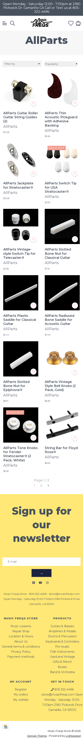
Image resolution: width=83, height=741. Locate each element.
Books (62, 667)
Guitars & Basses (62, 626)
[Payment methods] (6, 726)
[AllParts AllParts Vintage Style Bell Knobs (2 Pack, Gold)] (62, 358)
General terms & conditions (21, 646)
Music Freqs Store (15, 593)
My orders (21, 694)
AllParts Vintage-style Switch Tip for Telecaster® (19, 253)
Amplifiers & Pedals (62, 631)
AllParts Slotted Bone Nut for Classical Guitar (58, 253)
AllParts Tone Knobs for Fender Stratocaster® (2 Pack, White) (20, 454)
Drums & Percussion (62, 636)
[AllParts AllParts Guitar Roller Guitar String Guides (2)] (20, 90)
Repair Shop (20, 631)
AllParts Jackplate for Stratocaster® (18, 185)
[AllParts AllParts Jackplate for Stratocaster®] (20, 160)
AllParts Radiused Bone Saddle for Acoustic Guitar (59, 320)
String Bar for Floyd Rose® (61, 450)
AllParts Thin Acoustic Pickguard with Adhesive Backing (61, 119)
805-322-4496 (38, 593)
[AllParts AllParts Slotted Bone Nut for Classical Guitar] (62, 226)
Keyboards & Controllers (62, 641)
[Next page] (48, 485)
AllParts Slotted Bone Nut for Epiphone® (16, 386)
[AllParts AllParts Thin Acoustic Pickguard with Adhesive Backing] (62, 90)
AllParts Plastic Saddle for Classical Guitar (19, 320)
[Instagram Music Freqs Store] (47, 582)
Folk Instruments (62, 651)
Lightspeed (73, 735)
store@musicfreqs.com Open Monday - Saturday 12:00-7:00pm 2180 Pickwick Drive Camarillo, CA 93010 (41, 599)
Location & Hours (21, 636)
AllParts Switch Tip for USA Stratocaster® (61, 187)
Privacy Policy (21, 651)
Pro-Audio (62, 646)
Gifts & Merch (62, 662)
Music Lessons (20, 626)
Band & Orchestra (62, 672)
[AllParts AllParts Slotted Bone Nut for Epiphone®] (20, 358)
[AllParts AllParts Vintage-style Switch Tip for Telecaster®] (20, 226)
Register (21, 689)
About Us (20, 641)
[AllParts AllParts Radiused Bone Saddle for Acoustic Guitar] (62, 292)
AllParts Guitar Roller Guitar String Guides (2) (20, 117)
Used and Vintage (62, 657)
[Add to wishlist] (33, 103)
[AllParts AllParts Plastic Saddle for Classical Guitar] (20, 292)
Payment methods (20, 657)
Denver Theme (37, 735)
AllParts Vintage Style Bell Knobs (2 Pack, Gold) (60, 386)
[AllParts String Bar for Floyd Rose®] (62, 425)
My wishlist (20, 700)
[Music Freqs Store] (41, 23)
